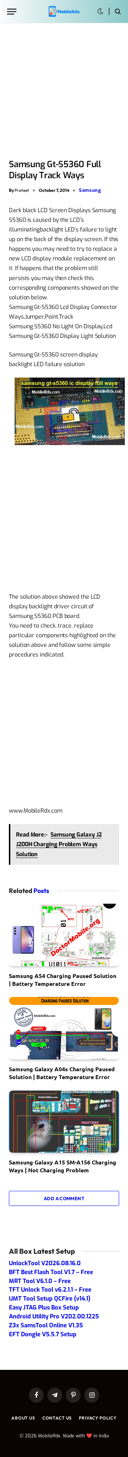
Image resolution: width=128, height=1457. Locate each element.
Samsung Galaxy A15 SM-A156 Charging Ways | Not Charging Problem (62, 1166)
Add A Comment (64, 1198)
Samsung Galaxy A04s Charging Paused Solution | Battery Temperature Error (62, 1073)
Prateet (22, 190)
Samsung (90, 190)
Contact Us (57, 1418)
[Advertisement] (64, 92)
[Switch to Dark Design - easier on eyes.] (100, 11)
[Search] (117, 12)
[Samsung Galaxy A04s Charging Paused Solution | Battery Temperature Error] (64, 1028)
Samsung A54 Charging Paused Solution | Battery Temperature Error (62, 979)
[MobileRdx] (64, 11)
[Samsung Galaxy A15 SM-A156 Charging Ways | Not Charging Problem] (64, 1122)
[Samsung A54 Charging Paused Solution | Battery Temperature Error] (64, 935)
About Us (23, 1418)
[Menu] (11, 12)
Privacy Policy (98, 1418)
